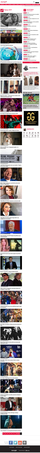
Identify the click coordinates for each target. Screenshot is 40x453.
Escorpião (27, 137)
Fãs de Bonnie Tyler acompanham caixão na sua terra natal (31, 35)
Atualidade (2, 4)
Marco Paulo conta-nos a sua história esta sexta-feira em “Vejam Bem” (10, 184)
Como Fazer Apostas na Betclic (6, 45)
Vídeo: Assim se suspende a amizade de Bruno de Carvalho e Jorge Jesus (10, 289)
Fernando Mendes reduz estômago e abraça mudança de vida (9, 413)
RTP (1, 43)
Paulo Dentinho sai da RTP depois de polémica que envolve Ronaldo (10, 236)
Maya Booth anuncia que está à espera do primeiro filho (10, 254)
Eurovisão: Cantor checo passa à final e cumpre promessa (9, 361)
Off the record (22, 4)
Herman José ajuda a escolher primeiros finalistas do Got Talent (10, 395)
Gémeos (30, 134)
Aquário (35, 137)
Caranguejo (32, 134)
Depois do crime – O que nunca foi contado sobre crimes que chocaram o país (10, 96)
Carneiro (24, 134)
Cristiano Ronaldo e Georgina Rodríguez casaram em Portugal (31, 52)
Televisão (9, 4)
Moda (6, 4)
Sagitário (30, 137)
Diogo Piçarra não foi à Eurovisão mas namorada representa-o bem (10, 343)
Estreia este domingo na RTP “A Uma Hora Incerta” (10, 78)
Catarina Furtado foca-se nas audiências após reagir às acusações (11, 307)
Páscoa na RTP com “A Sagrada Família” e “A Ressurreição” (9, 148)
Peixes (38, 137)
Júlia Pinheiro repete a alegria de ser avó (31, 18)
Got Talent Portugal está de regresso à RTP (9, 113)
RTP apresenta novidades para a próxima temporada (11, 62)
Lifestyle (14, 4)
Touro (26, 134)
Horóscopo (33, 4)
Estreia (2, 77)
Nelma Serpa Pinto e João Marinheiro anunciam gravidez (30, 48)
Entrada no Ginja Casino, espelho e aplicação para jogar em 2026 (30, 56)
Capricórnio (32, 137)
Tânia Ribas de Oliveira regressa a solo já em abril (10, 200)
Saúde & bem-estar (28, 4)
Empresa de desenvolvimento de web (28, 450)
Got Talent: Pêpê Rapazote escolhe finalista (9, 377)
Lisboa (2, 340)
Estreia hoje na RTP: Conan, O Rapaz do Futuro (9, 130)
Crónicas (38, 4)
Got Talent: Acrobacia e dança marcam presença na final (10, 325)
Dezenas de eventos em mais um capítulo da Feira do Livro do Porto (31, 15)
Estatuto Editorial (19, 447)
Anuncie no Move (27, 447)
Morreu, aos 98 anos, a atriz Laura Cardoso (30, 27)
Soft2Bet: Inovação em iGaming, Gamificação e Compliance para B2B (30, 44)
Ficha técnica (11, 447)
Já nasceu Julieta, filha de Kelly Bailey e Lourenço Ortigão (31, 31)
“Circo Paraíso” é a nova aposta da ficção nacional (10, 430)
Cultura (18, 4)
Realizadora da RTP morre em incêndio (8, 28)
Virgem (38, 134)
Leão (35, 134)
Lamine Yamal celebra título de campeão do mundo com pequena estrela (30, 107)
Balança (24, 137)
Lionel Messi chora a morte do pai (30, 60)
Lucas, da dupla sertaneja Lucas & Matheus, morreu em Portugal (30, 39)
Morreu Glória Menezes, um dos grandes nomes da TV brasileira (31, 22)
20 (19, 433)
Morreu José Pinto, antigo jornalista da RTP (9, 271)
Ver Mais (31, 62)
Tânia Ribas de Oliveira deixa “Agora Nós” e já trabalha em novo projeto (9, 218)
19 (17, 433)
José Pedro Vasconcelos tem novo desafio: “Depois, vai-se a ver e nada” (10, 166)
